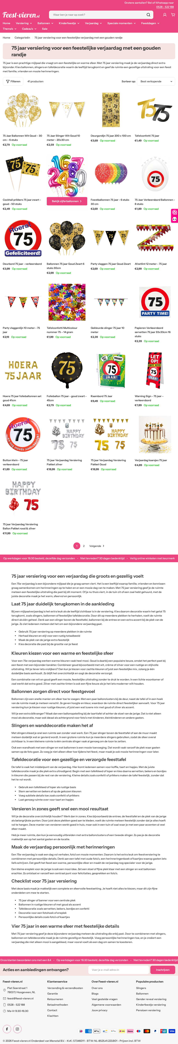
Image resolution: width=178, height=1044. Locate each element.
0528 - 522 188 (165, 7)
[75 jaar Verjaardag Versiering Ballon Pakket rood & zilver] (23, 498)
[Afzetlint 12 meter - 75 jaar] (155, 238)
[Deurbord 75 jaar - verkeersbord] (23, 238)
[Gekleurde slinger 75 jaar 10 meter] (111, 302)
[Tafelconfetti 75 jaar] (155, 110)
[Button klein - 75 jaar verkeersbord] (23, 434)
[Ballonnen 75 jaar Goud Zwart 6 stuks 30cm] (67, 238)
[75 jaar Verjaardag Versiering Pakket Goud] (111, 434)
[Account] (165, 15)
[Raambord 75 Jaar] (111, 370)
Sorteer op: (129, 81)
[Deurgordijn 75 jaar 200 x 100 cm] (111, 110)
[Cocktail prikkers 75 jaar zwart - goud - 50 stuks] (23, 174)
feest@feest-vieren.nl (20, 998)
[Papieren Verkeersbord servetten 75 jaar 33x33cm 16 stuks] (155, 302)
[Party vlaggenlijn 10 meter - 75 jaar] (23, 302)
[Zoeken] (148, 15)
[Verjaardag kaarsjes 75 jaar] (155, 434)
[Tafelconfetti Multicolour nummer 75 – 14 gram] (67, 302)
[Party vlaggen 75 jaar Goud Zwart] (111, 238)
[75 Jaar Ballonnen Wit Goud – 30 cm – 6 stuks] (23, 110)
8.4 (49, 960)
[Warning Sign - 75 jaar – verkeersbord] (155, 370)
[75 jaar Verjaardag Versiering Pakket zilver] (67, 434)
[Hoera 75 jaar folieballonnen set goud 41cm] (23, 370)
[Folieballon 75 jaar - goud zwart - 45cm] (67, 370)
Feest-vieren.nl (21, 1040)
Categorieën (22, 37)
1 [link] (76, 546)
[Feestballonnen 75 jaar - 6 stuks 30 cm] (111, 174)
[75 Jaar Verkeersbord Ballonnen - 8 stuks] (155, 174)
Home (6, 37)
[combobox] (101, 15)
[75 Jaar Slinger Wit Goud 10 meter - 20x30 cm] (67, 110)
